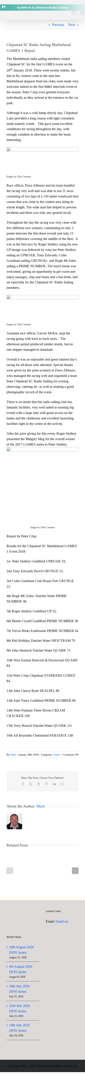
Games (56, 754)
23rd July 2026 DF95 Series (19, 1008)
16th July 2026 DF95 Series (19, 1027)
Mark (13, 754)
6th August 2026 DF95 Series (20, 969)
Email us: (62, 921)
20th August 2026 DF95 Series (21, 949)
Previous (58, 25)
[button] (10, 870)
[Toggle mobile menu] (82, 13)
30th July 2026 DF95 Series (19, 988)
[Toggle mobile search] (74, 13)
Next (71, 25)
